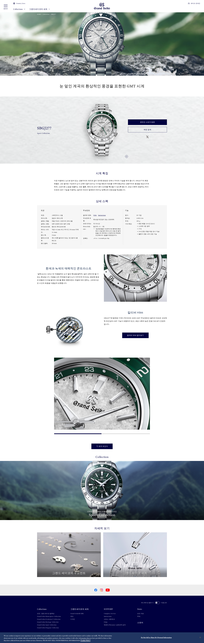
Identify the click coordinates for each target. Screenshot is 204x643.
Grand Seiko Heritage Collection (48, 622)
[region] (102, 637)
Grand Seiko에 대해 (77, 613)
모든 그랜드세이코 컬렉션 (45, 613)
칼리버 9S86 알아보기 (135, 335)
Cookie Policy (85, 640)
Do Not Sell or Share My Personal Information (156, 637)
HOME (39, 14)
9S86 (95, 215)
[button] (57, 395)
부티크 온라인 (195, 3)
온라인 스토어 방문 (147, 122)
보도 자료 (140, 613)
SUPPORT (108, 609)
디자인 (72, 619)
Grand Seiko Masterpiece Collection (49, 616)
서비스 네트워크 (109, 619)
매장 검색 (147, 130)
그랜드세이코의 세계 (38, 9)
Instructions (102, 215)
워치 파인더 (103, 446)
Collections (18, 9)
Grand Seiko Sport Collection (46, 625)
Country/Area (20, 3)
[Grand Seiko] (102, 6)
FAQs (105, 622)
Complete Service (110, 613)
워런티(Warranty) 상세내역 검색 (115, 625)
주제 (138, 616)
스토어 (140, 622)
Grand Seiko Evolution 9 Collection (48, 619)
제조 (71, 616)
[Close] (200, 637)
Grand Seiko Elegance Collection (48, 628)
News (139, 609)
